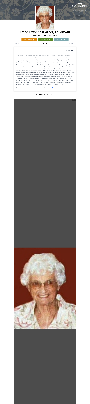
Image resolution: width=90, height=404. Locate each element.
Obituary (17, 44)
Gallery (44, 44)
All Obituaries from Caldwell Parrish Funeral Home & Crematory (79, 11)
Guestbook (72, 44)
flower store (55, 88)
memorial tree (33, 88)
